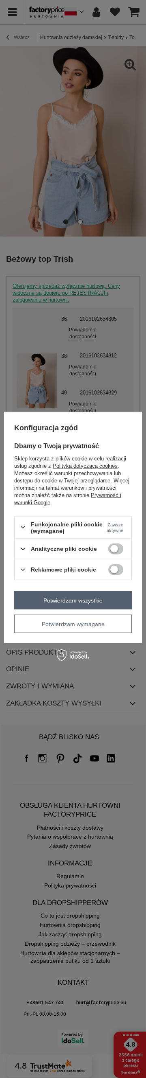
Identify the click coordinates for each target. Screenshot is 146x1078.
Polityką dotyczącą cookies (85, 465)
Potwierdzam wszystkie (73, 600)
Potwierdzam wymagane (73, 623)
